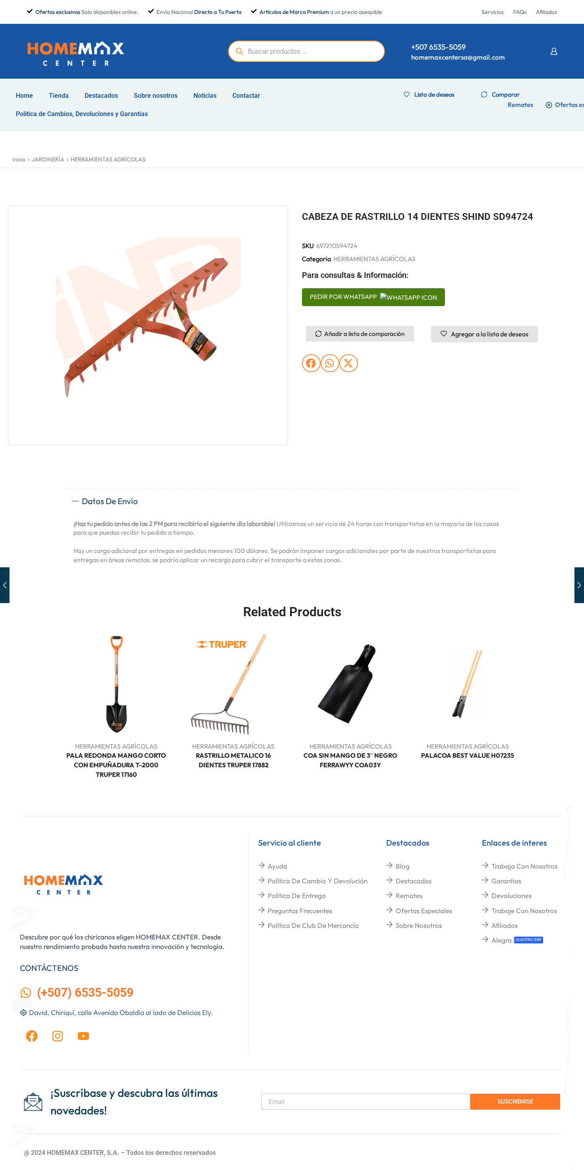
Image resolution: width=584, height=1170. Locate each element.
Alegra (501, 940)
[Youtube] (83, 1036)
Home (24, 95)
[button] (554, 51)
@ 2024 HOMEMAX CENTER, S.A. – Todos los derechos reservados (120, 1152)
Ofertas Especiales (424, 910)
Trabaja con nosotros (524, 866)
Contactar (246, 95)
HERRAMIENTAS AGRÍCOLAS (108, 159)
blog (403, 866)
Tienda (59, 95)
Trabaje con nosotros (524, 910)
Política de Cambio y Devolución (317, 881)
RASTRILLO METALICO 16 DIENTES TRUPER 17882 (233, 760)
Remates (409, 895)
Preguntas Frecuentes (300, 910)
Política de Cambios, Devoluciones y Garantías (82, 114)
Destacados (101, 95)
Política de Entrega (297, 895)
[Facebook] (32, 1036)
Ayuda (277, 866)
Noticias (205, 95)
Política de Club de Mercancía (313, 925)
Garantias (506, 881)
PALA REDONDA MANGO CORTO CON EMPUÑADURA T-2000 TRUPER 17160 (116, 764)
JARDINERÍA (48, 159)
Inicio (18, 159)
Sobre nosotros (156, 95)
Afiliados (504, 925)
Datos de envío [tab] (110, 501)
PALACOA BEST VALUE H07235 (467, 755)
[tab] (292, 501)
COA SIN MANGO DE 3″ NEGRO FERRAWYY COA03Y (350, 760)
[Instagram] (58, 1036)
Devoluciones (511, 895)
